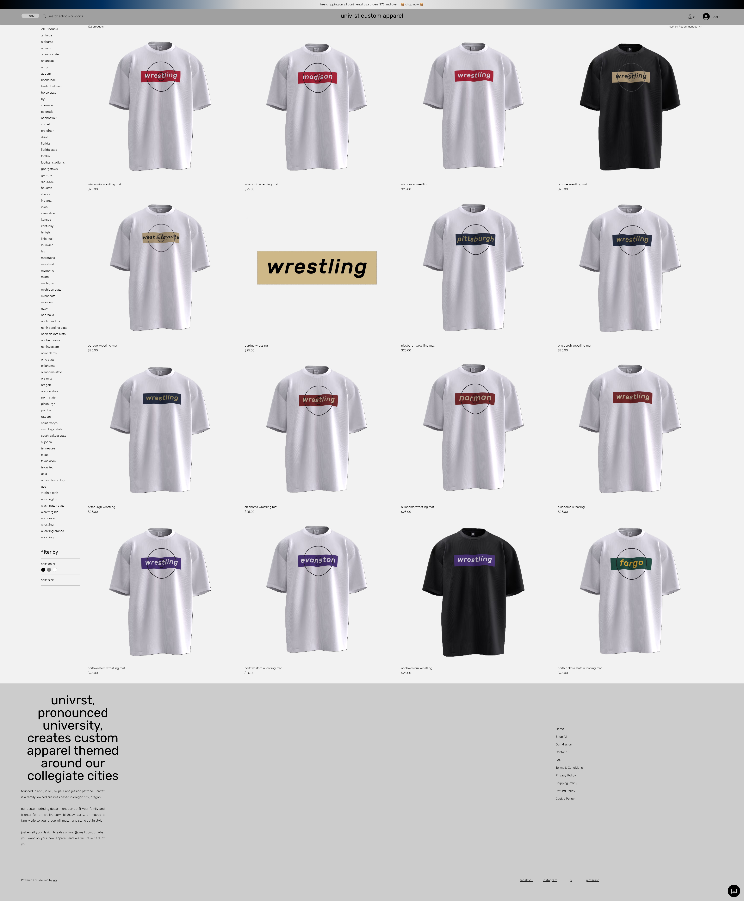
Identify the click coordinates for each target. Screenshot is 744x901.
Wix (55, 880)
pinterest (592, 880)
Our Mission (564, 744)
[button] (693, 16)
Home (560, 729)
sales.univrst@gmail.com (74, 832)
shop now (412, 4)
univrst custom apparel (372, 15)
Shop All (561, 736)
